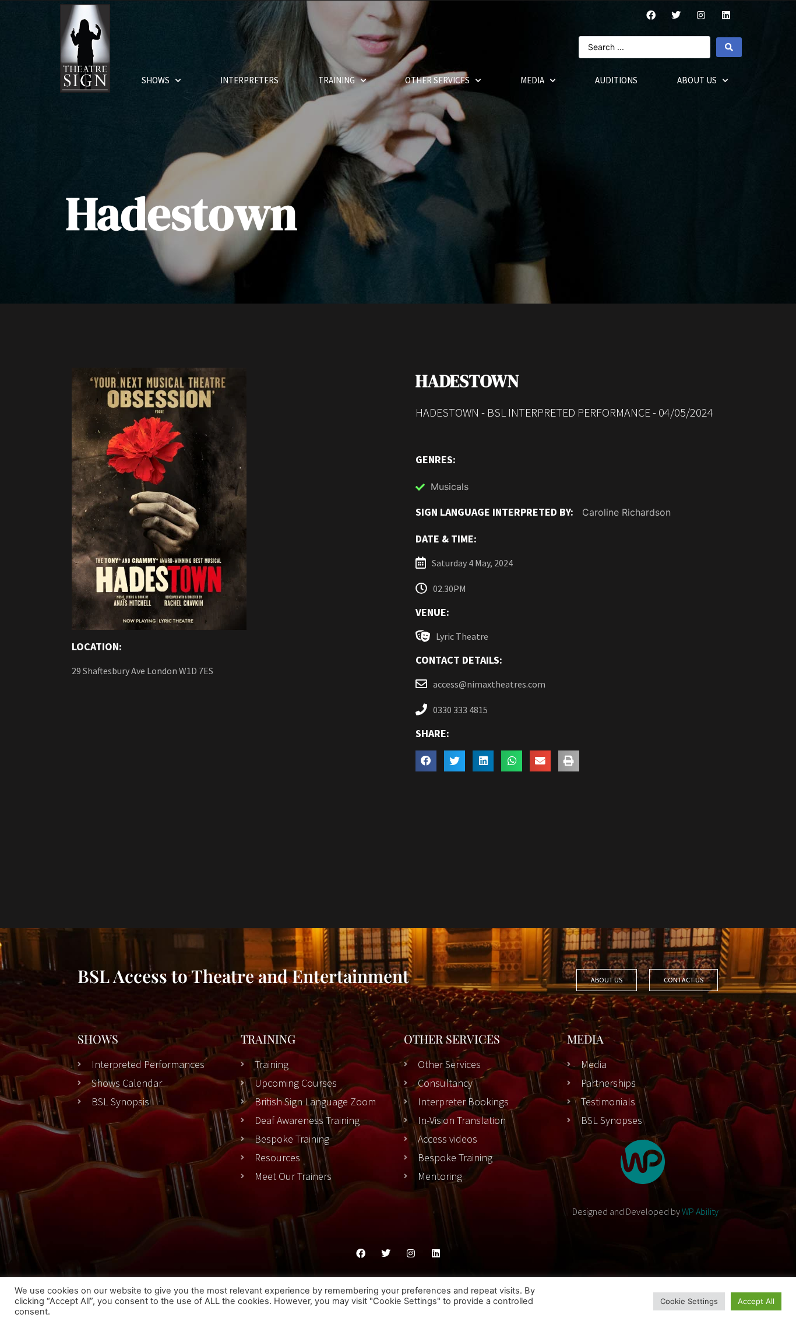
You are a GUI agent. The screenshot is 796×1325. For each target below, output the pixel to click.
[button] (425, 760)
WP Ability (700, 1211)
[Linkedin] (436, 1253)
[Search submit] (729, 47)
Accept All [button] (756, 1301)
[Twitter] (676, 15)
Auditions (616, 80)
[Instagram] (701, 15)
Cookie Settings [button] (689, 1301)
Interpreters (249, 80)
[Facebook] (651, 15)
